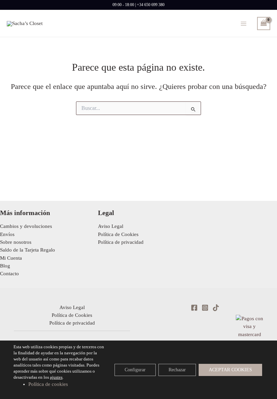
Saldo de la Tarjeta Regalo (27, 250)
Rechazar (177, 369)
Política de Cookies (118, 234)
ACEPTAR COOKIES (230, 369)
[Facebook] (194, 307)
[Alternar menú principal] (243, 23)
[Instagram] (205, 307)
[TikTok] (215, 307)
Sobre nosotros (15, 242)
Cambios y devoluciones (26, 226)
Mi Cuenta (11, 258)
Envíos (7, 234)
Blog (5, 265)
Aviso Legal (110, 226)
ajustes (56, 377)
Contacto (9, 273)
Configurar (135, 369)
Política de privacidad (121, 242)
